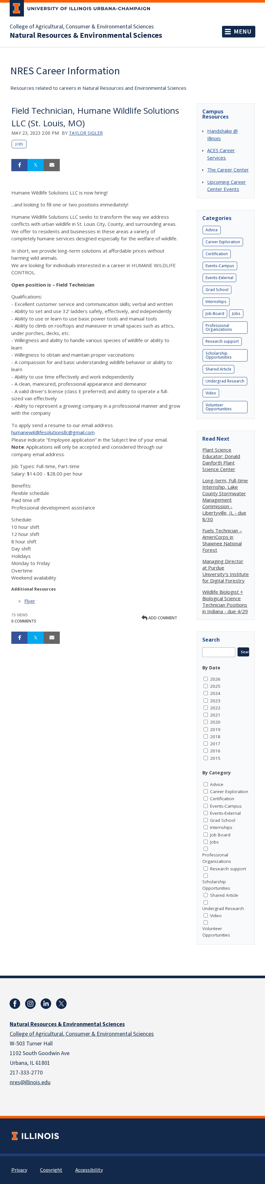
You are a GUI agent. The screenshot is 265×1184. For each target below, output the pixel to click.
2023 (215, 701)
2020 (215, 722)
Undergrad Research (225, 381)
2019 (215, 729)
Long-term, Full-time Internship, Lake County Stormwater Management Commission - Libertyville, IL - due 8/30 (225, 499)
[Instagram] (30, 1004)
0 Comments (23, 621)
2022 (215, 708)
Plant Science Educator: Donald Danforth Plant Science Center (221, 459)
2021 (215, 715)
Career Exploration (223, 242)
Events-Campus (220, 265)
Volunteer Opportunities (219, 407)
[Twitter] (61, 1004)
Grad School (217, 289)
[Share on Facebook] (19, 165)
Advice (212, 230)
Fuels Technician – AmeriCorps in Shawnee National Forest (222, 540)
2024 (215, 693)
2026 (215, 679)
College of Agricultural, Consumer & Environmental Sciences (82, 27)
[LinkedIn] (46, 1004)
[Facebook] (15, 1004)
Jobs (19, 144)
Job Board (215, 313)
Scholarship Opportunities (219, 355)
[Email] (52, 165)
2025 (215, 686)
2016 (215, 751)
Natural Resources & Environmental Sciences (86, 35)
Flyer (29, 601)
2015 (215, 758)
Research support (222, 341)
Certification (217, 254)
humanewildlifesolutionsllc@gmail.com (53, 432)
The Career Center (228, 169)
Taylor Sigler (86, 133)
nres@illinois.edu (30, 1082)
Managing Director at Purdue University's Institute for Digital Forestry (225, 571)
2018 (215, 736)
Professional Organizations (219, 327)
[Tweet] (35, 165)
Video (211, 393)
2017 (215, 744)
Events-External (219, 277)
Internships (216, 301)
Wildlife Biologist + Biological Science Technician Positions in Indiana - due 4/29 (225, 601)
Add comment (162, 618)
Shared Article (218, 369)
